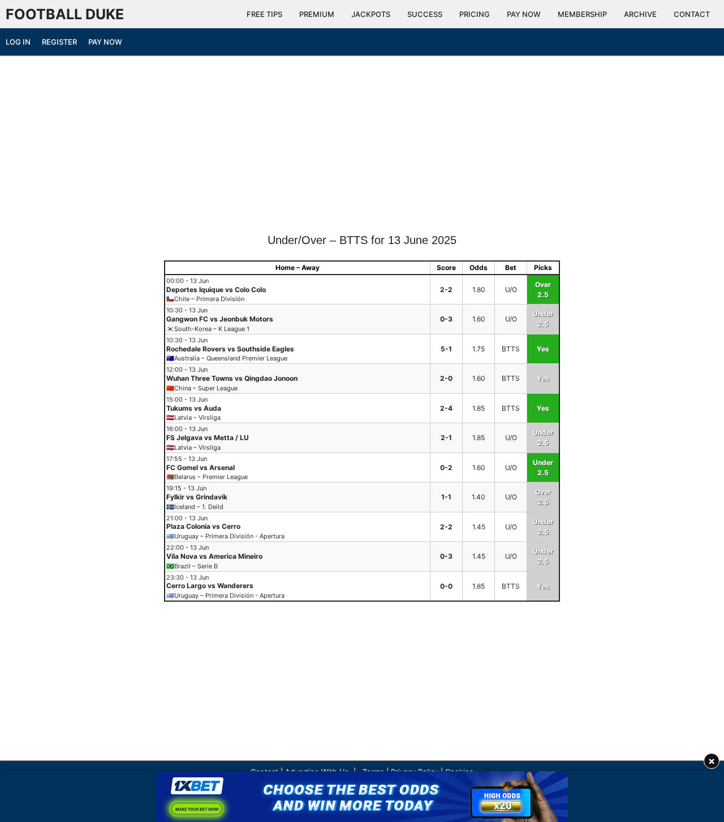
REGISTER (59, 41)
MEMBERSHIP (582, 14)
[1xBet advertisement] (362, 796)
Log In (18, 41)
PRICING (474, 14)
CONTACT (692, 14)
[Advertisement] (362, 148)
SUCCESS (424, 14)
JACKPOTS (370, 14)
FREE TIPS (264, 14)
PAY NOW (524, 14)
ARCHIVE (640, 14)
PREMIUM (316, 14)
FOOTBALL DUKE (65, 14)
